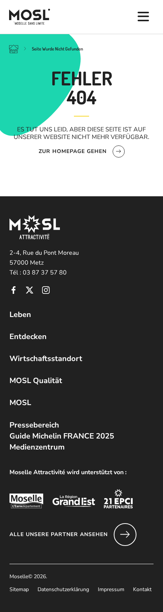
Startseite (13, 48)
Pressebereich (34, 425)
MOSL (20, 402)
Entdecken (28, 336)
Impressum (111, 589)
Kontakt (142, 589)
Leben (20, 314)
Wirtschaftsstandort (45, 358)
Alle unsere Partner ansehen (58, 534)
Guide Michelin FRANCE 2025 (61, 436)
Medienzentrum (37, 447)
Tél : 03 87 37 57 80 (38, 272)
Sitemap (19, 589)
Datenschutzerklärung (63, 589)
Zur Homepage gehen (73, 151)
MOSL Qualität (35, 380)
